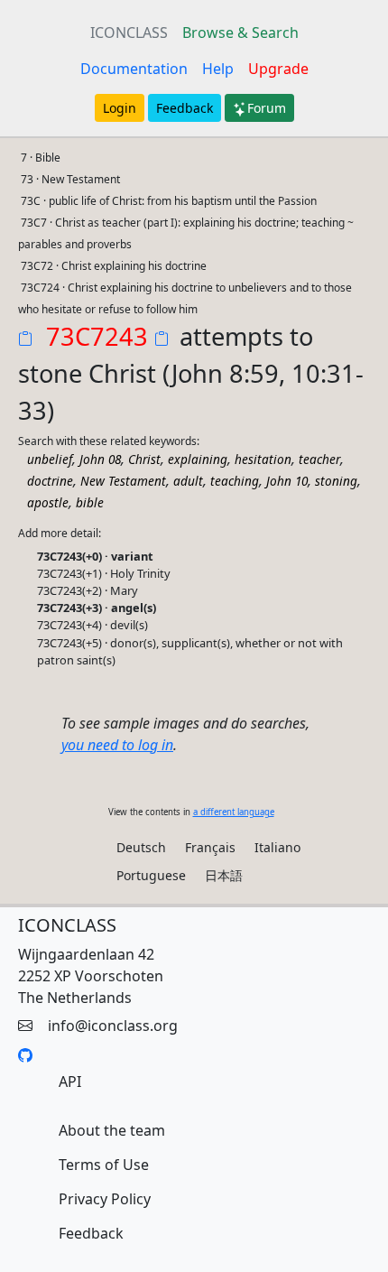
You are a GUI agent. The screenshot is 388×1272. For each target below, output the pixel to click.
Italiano (277, 847)
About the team (112, 1130)
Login (119, 107)
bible (90, 502)
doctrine (50, 480)
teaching (234, 480)
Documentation (134, 69)
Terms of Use (104, 1165)
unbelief (49, 459)
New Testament (123, 480)
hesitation (263, 459)
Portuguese (151, 875)
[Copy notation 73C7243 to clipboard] (29, 340)
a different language (233, 812)
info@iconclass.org (113, 1025)
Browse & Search (240, 32)
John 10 (287, 480)
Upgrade (278, 69)
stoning (336, 480)
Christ (144, 459)
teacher (319, 459)
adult (188, 480)
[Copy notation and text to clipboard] (165, 340)
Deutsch (141, 847)
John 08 (100, 459)
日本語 (224, 875)
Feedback (184, 107)
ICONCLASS (129, 32)
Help (218, 69)
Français (210, 847)
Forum (266, 107)
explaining (197, 459)
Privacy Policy (105, 1199)
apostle (48, 502)
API (70, 1081)
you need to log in (117, 745)
